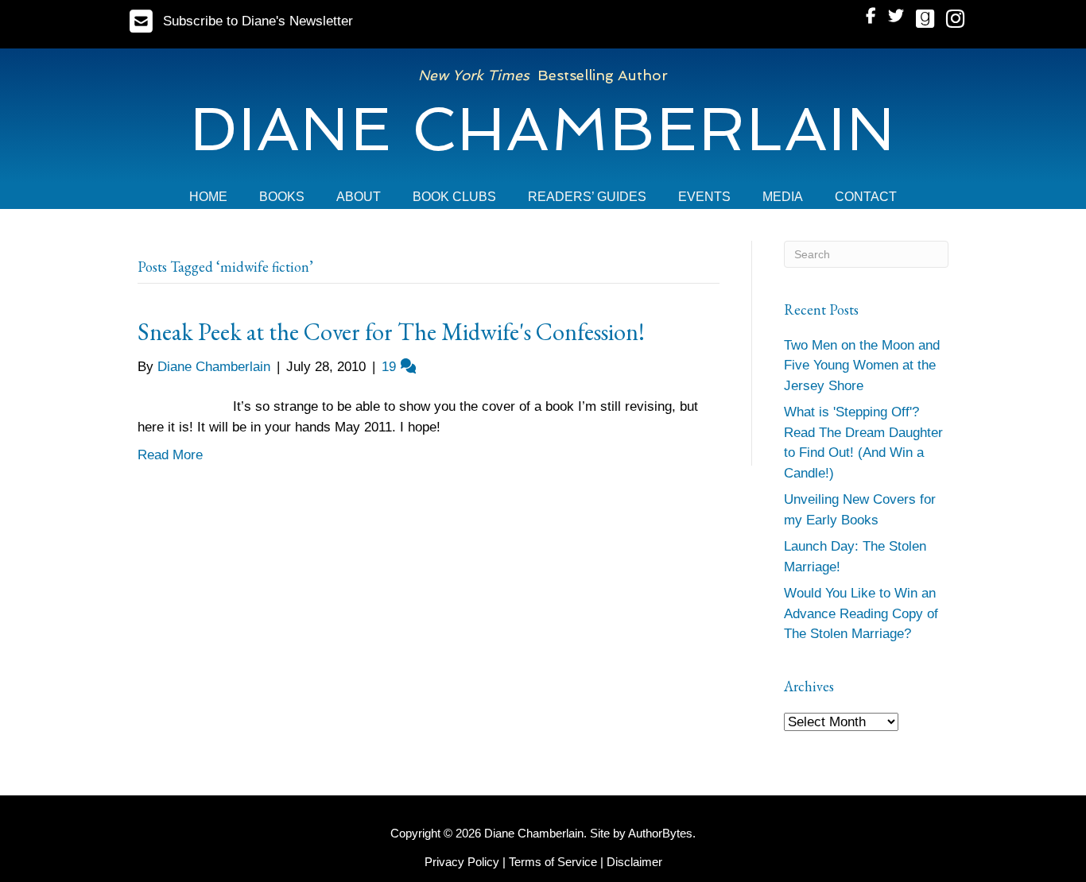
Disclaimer (634, 861)
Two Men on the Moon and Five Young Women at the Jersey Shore (862, 365)
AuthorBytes (660, 833)
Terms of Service (553, 861)
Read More (170, 454)
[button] (241, 21)
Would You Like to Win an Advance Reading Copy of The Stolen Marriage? (861, 613)
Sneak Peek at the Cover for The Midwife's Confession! (391, 331)
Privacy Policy (462, 861)
